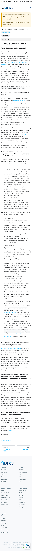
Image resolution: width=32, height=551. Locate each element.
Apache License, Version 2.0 (19, 544)
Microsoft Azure (5, 497)
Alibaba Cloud (5, 495)
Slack (20, 495)
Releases (3, 477)
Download (4, 479)
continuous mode (9, 143)
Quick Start (22, 470)
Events (3, 516)
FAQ (20, 481)
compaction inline (19, 100)
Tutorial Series (23, 472)
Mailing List (22, 507)
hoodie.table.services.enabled (11, 348)
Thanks (3, 518)
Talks (20, 477)
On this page (6, 39)
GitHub (21, 497)
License (3, 520)
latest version (7, 24)
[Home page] (2, 29)
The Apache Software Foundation (20, 542)
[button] (30, 8)
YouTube (21, 502)
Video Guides (22, 479)
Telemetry (4, 527)
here (10, 430)
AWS (2, 490)
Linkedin (21, 504)
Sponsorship (4, 530)
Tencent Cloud (5, 500)
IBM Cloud (4, 502)
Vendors (21, 493)
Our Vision (4, 470)
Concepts (4, 472)
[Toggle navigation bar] (2, 8)
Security (3, 523)
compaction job (24, 134)
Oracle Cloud (4, 504)
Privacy (3, 525)
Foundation (4, 532)
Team (2, 474)
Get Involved (22, 490)
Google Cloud (5, 493)
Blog (20, 474)
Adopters (3, 481)
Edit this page (7, 440)
